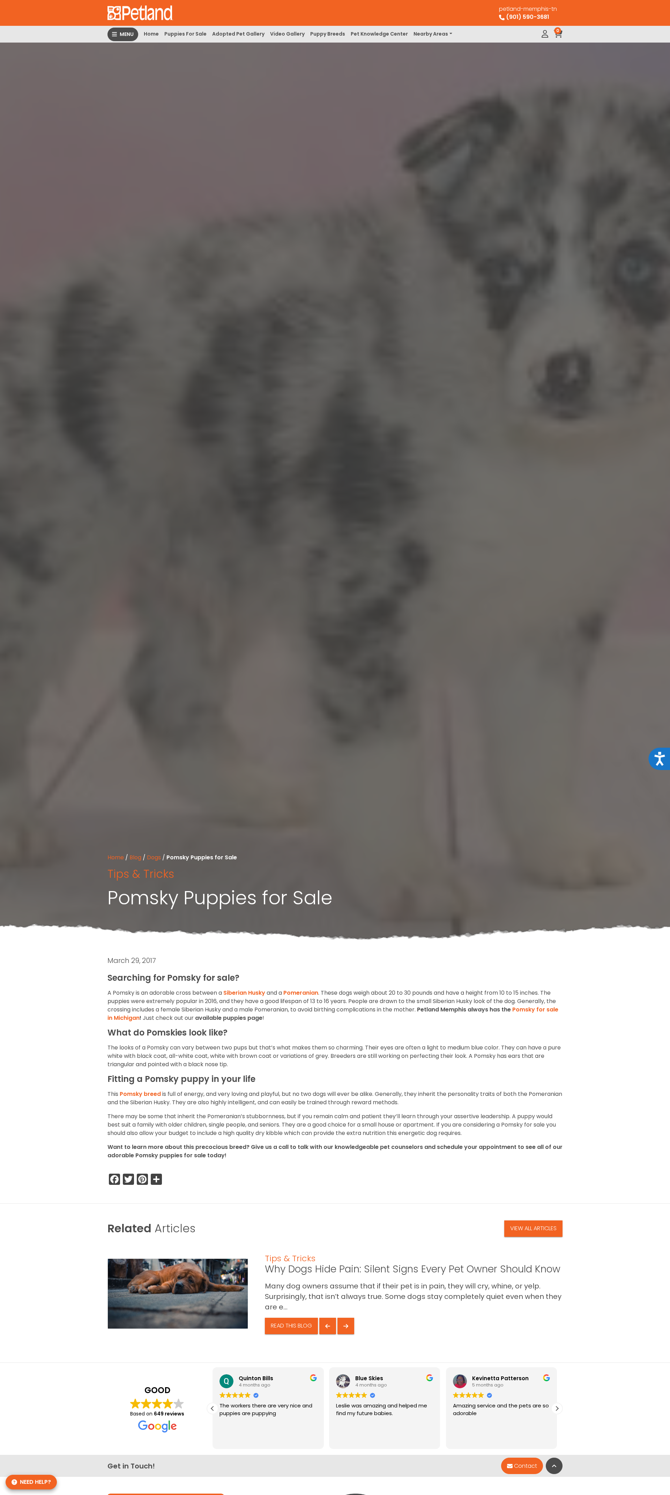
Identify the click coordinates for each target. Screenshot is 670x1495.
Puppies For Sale (185, 33)
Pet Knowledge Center (379, 33)
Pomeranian (300, 993)
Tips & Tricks (140, 874)
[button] (212, 1408)
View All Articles (533, 1228)
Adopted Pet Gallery (238, 33)
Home (151, 33)
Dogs (154, 857)
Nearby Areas (431, 33)
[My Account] (545, 34)
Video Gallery (287, 33)
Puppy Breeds (327, 33)
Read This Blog (291, 1326)
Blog (135, 857)
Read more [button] (466, 1438)
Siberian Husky (244, 993)
